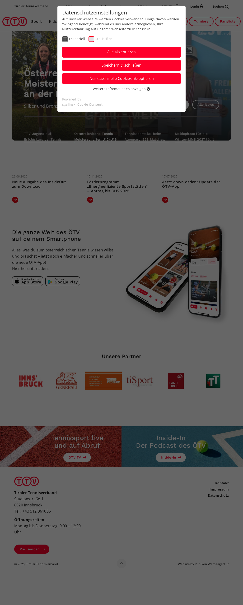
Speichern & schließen (121, 65)
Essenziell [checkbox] (77, 38)
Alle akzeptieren (121, 52)
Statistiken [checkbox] (103, 38)
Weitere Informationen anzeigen (120, 88)
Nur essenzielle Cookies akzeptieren (121, 78)
